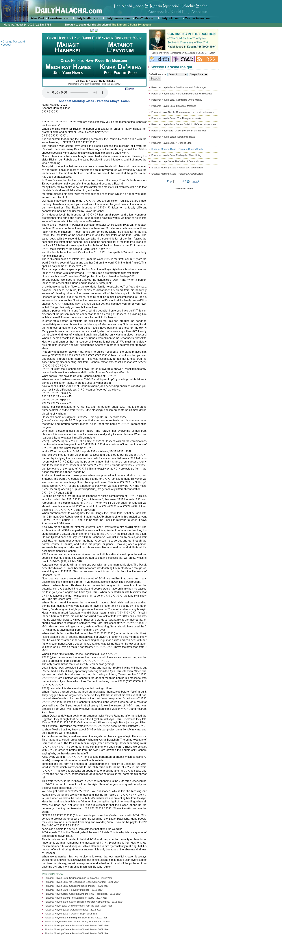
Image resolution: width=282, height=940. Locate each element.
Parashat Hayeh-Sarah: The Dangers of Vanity (176, 118)
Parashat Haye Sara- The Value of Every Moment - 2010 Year (77, 921)
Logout (7, 44)
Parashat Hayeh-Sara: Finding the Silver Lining (176, 155)
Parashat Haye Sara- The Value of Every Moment (177, 161)
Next (195, 181)
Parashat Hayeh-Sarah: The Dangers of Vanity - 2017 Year (76, 897)
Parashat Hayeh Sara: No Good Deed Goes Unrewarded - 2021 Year (82, 882)
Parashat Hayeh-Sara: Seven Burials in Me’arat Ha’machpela (183, 124)
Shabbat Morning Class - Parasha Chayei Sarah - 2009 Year (77, 929)
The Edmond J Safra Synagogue (131, 24)
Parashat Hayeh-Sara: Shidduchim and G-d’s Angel (178, 87)
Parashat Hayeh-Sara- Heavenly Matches (173, 106)
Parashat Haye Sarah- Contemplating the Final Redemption (182, 112)
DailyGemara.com (118, 18)
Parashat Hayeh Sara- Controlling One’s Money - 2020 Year (76, 886)
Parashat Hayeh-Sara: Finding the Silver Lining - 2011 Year (76, 917)
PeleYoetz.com (145, 18)
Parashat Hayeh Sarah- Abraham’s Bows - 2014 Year (73, 909)
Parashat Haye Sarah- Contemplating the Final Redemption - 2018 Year (83, 893)
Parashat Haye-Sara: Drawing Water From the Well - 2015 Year (78, 905)
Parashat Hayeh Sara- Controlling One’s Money (176, 99)
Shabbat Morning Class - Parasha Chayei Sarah (177, 149)
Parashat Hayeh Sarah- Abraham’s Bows (173, 136)
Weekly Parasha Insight (171, 67)
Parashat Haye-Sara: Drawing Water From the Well (178, 130)
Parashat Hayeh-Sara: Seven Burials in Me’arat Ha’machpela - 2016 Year (83, 901)
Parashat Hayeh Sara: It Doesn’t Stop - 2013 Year (71, 913)
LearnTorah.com (59, 18)
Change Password (14, 41)
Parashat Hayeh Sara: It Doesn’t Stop (171, 143)
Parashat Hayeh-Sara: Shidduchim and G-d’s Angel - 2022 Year (78, 878)
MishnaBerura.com (198, 18)
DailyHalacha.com (141, 8)
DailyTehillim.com (88, 18)
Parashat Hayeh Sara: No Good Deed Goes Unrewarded (181, 93)
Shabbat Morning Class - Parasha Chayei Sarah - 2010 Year (77, 925)
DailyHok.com (170, 18)
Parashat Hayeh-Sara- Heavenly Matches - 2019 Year (73, 889)
